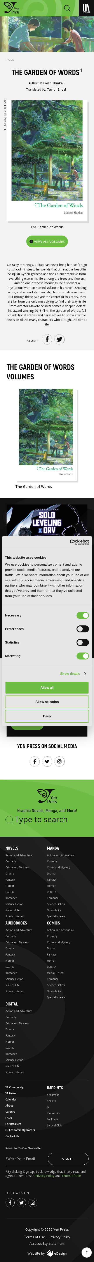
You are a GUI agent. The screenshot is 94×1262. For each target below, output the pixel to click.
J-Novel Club (54, 1125)
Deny (47, 716)
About (9, 1105)
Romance (11, 898)
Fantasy (10, 880)
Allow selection (47, 702)
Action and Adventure (18, 855)
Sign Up (68, 1159)
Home (10, 60)
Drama (9, 873)
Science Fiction (14, 904)
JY (48, 1107)
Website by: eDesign (47, 1253)
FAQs (8, 1118)
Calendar (10, 1099)
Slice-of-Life (12, 910)
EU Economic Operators (20, 1130)
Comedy (10, 861)
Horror (9, 886)
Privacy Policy (45, 1176)
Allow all (47, 687)
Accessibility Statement (47, 1243)
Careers (10, 1112)
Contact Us (12, 1136)
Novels (11, 848)
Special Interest (14, 916)
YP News (10, 1093)
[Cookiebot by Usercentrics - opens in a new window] (70, 542)
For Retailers (13, 1124)
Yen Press (53, 1095)
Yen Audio (53, 1113)
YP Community (14, 1087)
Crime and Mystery (17, 867)
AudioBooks (16, 923)
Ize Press (52, 1119)
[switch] (83, 628)
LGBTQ (9, 892)
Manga (53, 848)
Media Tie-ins (55, 973)
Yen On (51, 1101)
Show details (70, 673)
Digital (11, 1004)
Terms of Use (71, 1176)
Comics (53, 923)
